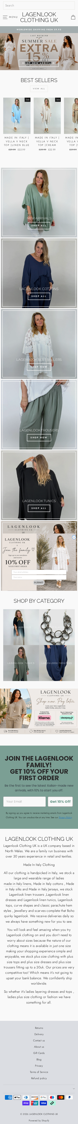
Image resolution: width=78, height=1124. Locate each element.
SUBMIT (39, 582)
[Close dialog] (74, 537)
